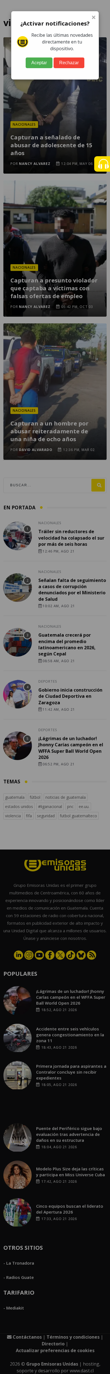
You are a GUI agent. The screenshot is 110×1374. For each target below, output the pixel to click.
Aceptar (39, 62)
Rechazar (69, 62)
